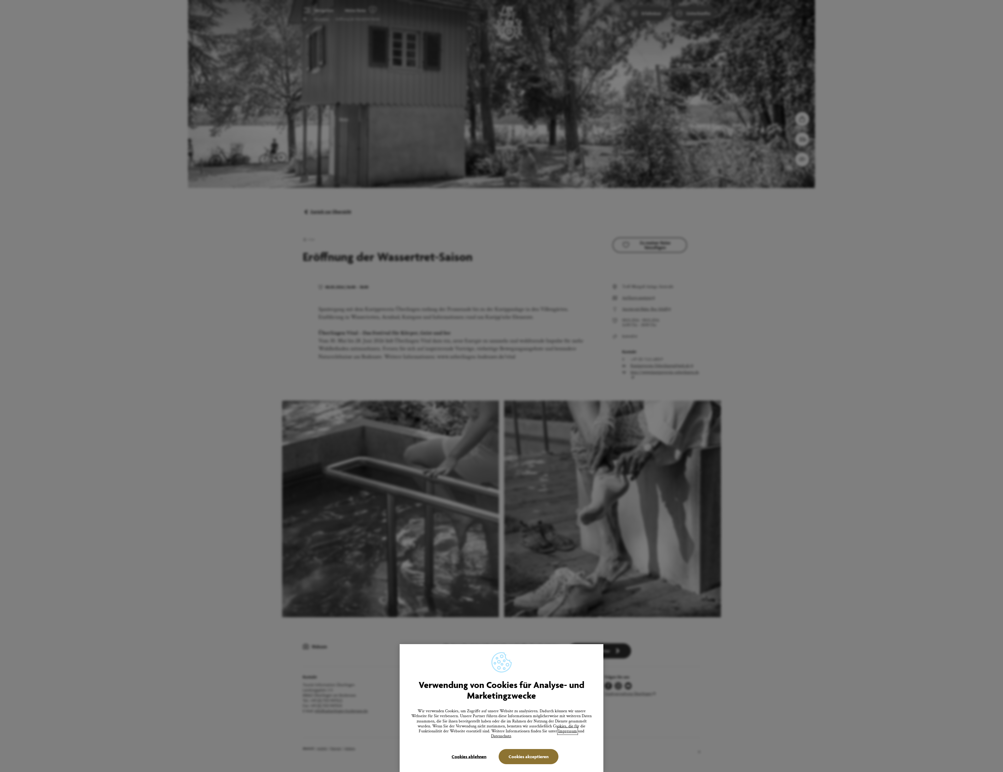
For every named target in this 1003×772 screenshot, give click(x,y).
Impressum (567, 731)
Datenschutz (501, 736)
